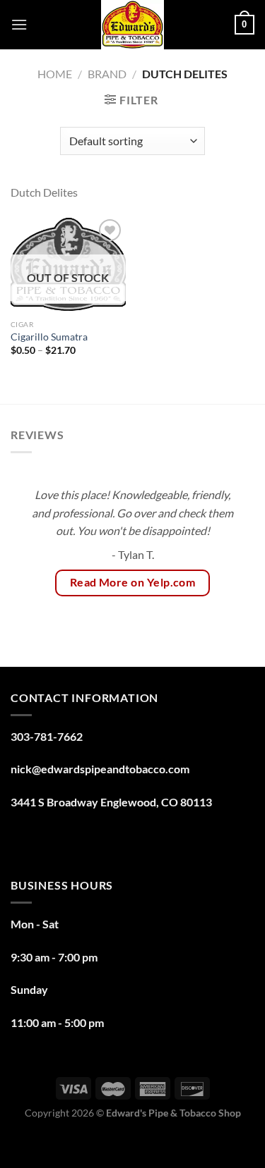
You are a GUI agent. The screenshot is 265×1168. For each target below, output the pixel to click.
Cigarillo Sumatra (49, 337)
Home (54, 73)
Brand (107, 73)
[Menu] (19, 24)
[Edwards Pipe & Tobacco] (132, 24)
